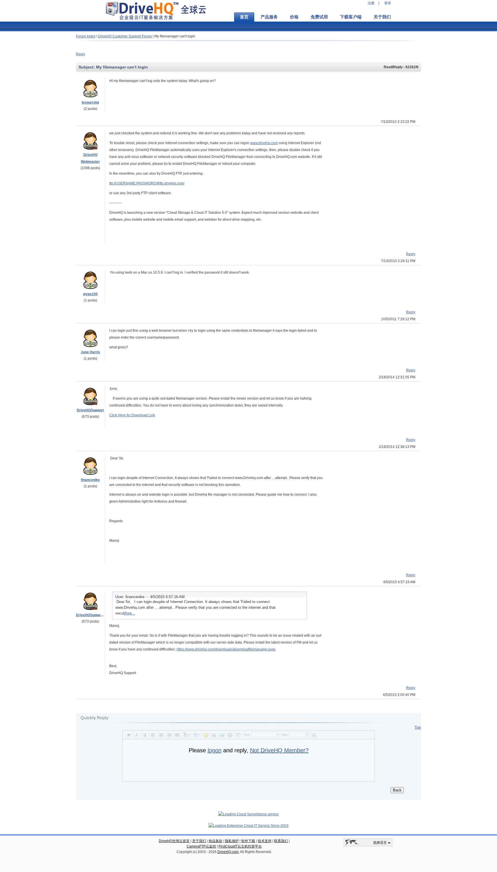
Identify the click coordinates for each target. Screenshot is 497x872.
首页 (244, 17)
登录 (387, 3)
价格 (294, 17)
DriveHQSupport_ (90, 615)
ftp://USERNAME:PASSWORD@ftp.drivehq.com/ (146, 183)
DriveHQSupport (90, 410)
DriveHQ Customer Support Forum (125, 36)
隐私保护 (232, 841)
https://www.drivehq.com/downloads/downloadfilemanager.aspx (226, 649)
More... (129, 613)
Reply (80, 54)
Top (417, 727)
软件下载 (248, 841)
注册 (371, 3)
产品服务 (269, 17)
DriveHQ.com (227, 852)
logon (214, 750)
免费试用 (319, 17)
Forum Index (85, 36)
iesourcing (90, 102)
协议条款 (215, 841)
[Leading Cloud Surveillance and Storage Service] (248, 814)
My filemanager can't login (174, 36)
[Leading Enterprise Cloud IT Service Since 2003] (248, 826)
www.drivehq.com (264, 143)
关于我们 (382, 17)
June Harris (90, 352)
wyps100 (90, 294)
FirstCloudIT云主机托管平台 (240, 846)
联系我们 (281, 841)
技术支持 (265, 841)
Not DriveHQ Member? (279, 750)
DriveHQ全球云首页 (174, 841)
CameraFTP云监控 (201, 846)
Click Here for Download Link (132, 415)
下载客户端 (351, 17)
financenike (90, 480)
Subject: (87, 67)
